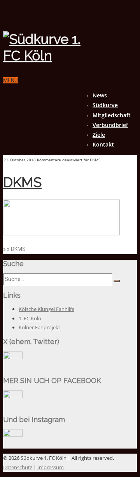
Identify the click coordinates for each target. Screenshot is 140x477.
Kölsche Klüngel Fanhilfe (46, 309)
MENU (10, 80)
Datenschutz (17, 467)
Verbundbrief (110, 125)
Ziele (99, 134)
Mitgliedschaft (112, 115)
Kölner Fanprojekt (39, 327)
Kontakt (103, 144)
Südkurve (105, 105)
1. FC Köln (30, 318)
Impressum (50, 467)
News (100, 95)
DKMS (22, 182)
